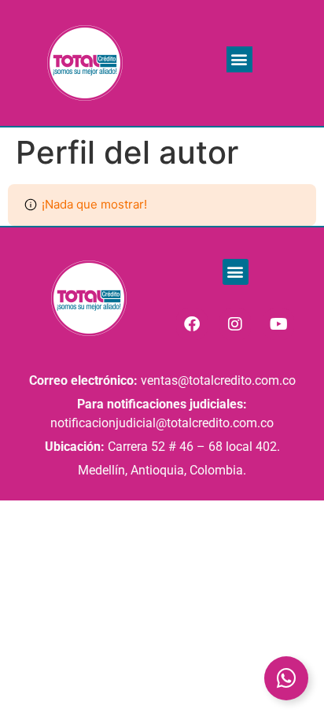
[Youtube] (278, 324)
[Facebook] (192, 324)
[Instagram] (235, 324)
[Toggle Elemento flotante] (286, 678)
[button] (239, 59)
